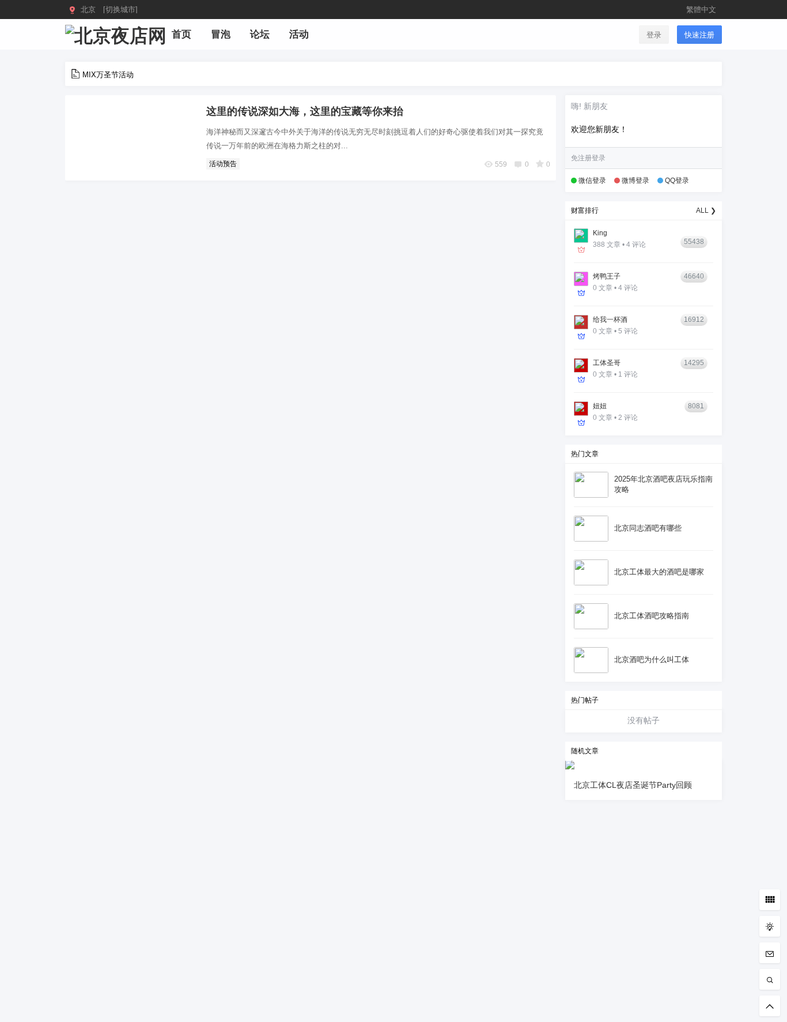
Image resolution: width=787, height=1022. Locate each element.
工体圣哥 (606, 363)
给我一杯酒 (610, 319)
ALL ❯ (706, 210)
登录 (653, 35)
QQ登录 (677, 180)
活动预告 (223, 164)
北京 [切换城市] (109, 9)
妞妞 (600, 406)
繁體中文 (701, 9)
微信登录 (592, 180)
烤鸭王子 (606, 276)
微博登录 (635, 180)
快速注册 (699, 35)
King (600, 233)
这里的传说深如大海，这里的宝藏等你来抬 (304, 111)
